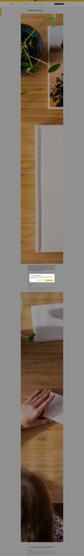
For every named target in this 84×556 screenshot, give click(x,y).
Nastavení (40, 280)
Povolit (49, 280)
